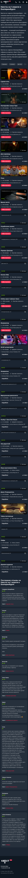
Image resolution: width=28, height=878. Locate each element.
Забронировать (6, 88)
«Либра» (8, 844)
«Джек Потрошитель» (11, 787)
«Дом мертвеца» (10, 655)
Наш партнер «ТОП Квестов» (7, 873)
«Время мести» (10, 671)
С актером (12, 64)
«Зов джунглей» (10, 770)
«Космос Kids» (9, 808)
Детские (20, 64)
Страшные (4, 64)
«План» (7, 630)
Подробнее (5, 354)
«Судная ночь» (10, 604)
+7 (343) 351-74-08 (5, 868)
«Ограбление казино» (12, 720)
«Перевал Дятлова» (11, 695)
